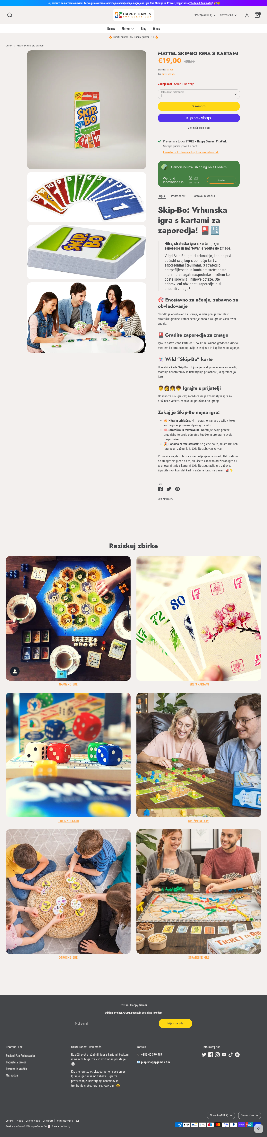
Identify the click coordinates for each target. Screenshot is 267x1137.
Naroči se (173, 592)
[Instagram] (168, 605)
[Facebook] (161, 605)
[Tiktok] (181, 605)
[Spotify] (188, 605)
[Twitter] (155, 605)
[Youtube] (175, 605)
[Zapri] (206, 521)
